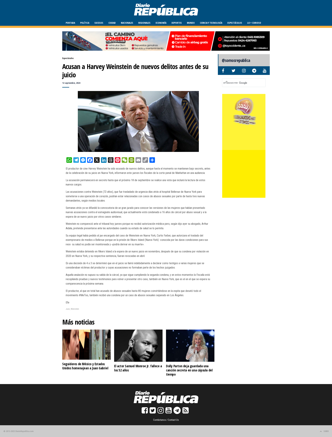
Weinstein (75, 309)
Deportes (177, 22)
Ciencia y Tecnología (211, 22)
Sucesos (98, 22)
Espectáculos (234, 22)
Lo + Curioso (254, 22)
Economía (161, 22)
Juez (68, 309)
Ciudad (112, 22)
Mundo (191, 22)
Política (84, 22)
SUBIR (326, 431)
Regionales (144, 22)
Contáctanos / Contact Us (166, 419)
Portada (70, 22)
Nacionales (127, 22)
